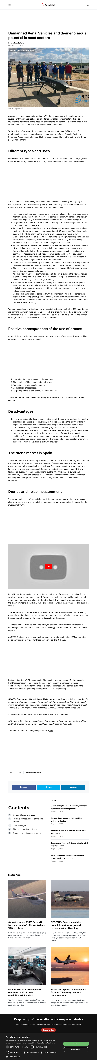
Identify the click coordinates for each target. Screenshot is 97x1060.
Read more (51, 1043)
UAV (20, 773)
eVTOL (20, 721)
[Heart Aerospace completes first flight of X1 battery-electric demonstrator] (70, 966)
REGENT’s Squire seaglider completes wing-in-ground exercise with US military (66, 925)
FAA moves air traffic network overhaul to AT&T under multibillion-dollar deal (25, 992)
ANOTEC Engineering (18, 699)
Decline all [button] (76, 1049)
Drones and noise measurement (27, 833)
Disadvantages (19, 825)
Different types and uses (24, 815)
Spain (61, 134)
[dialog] (48, 1046)
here (51, 730)
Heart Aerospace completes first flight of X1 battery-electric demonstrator (69, 992)
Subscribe (48, 1030)
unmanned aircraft (33, 773)
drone (12, 773)
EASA (74, 637)
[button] (9, 4)
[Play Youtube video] (48, 566)
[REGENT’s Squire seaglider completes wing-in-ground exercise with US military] (70, 899)
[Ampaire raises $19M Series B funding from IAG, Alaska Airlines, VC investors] (27, 899)
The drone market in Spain (25, 829)
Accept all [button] (76, 1044)
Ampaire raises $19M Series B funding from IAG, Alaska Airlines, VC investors (27, 925)
